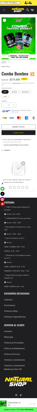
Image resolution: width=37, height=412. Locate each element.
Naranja (14, 92)
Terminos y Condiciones (14, 360)
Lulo (5, 96)
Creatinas (8, 299)
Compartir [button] (7, 150)
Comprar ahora (18, 133)
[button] (4, 10)
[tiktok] (2, 194)
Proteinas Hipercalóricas (15, 317)
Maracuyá (25, 92)
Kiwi (5, 92)
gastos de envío (16, 83)
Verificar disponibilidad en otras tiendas (16, 145)
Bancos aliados (14, 112)
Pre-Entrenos (9, 305)
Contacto (8, 331)
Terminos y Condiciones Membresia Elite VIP (14, 367)
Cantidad (4, 101)
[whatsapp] (2, 189)
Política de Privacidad (13, 343)
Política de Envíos (12, 354)
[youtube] (2, 204)
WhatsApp (8, 337)
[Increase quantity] (34, 404)
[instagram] (2, 199)
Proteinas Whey (11, 311)
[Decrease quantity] (30, 404)
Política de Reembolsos (14, 348)
